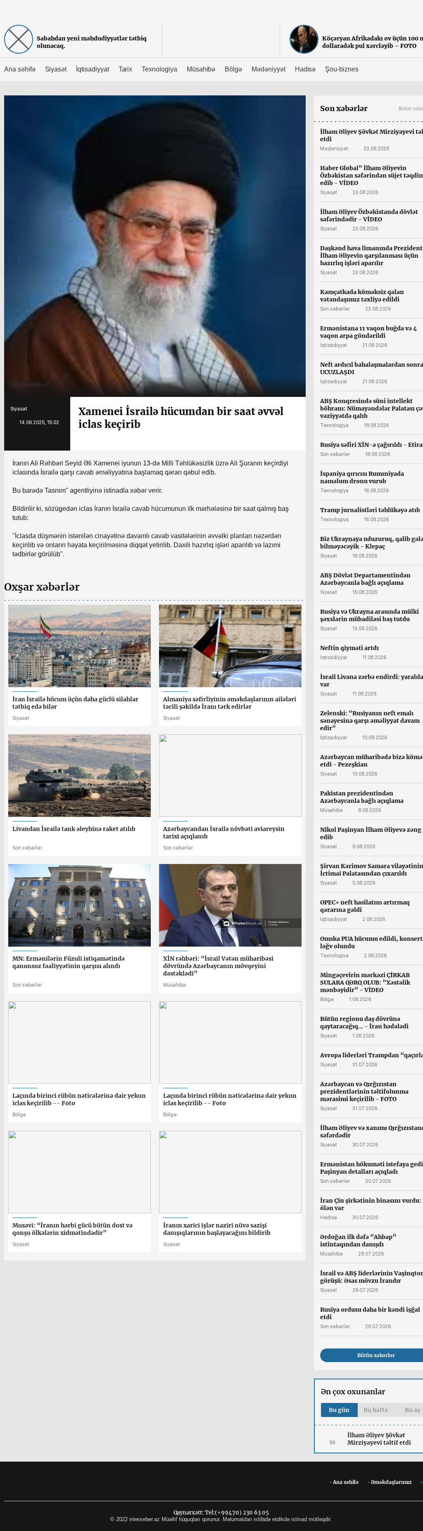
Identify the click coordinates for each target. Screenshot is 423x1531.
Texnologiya (159, 69)
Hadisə (305, 69)
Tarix (126, 69)
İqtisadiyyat (92, 69)
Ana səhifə (20, 69)
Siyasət (56, 69)
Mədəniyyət (268, 69)
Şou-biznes (342, 69)
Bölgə (233, 69)
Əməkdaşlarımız (391, 1482)
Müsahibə (201, 69)
